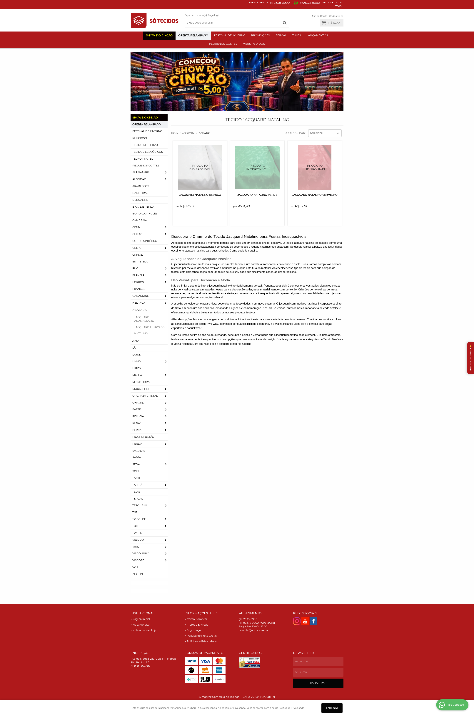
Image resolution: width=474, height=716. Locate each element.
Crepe (136, 248)
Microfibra (141, 382)
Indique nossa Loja (144, 630)
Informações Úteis (201, 613)
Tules (296, 35)
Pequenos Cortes (223, 44)
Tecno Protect (143, 159)
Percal (281, 35)
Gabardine (140, 296)
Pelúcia (138, 416)
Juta (135, 341)
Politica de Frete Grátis (202, 636)
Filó (135, 268)
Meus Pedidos (254, 44)
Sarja (136, 457)
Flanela (138, 275)
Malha (137, 375)
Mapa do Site (141, 625)
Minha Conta (319, 16)
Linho (136, 361)
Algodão (139, 179)
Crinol (137, 255)
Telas (136, 492)
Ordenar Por (295, 133)
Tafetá (137, 485)
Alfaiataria (141, 172)
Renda (137, 444)
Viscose (138, 560)
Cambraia (139, 220)
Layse (136, 354)
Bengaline (140, 200)
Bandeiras (140, 193)
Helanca (138, 303)
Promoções (260, 35)
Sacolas (138, 450)
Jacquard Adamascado (144, 319)
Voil (135, 567)
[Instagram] (297, 621)
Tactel (137, 478)
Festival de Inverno (230, 35)
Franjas (138, 289)
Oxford (138, 402)
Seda (136, 464)
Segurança (194, 630)
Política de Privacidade (201, 641)
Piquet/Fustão (143, 437)
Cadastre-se (336, 16)
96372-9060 (309, 2)
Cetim (136, 227)
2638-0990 (280, 2)
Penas (136, 423)
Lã (134, 348)
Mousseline (141, 389)
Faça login (214, 15)
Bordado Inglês (144, 213)
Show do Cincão (159, 35)
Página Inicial (141, 619)
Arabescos (140, 186)
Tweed (137, 533)
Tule (135, 526)
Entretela (140, 261)
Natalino (141, 333)
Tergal (137, 498)
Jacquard (140, 309)
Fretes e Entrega (197, 625)
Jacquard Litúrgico (149, 327)
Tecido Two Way (333, 339)
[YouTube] (305, 621)
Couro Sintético (144, 241)
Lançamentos (317, 35)
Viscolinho (140, 553)
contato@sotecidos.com (255, 630)
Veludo (138, 540)
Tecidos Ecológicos (147, 152)
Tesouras (139, 505)
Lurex (136, 368)
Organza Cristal (145, 396)
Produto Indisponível (200, 167)
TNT (134, 512)
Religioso (139, 138)
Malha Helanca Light (185, 343)
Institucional (142, 613)
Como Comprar (197, 619)
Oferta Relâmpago (193, 35)
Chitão (137, 234)
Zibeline (138, 574)
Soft (135, 471)
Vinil (135, 546)
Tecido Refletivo (145, 145)
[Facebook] (313, 621)
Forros (138, 282)
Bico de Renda (143, 207)
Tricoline (139, 519)
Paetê (136, 409)
